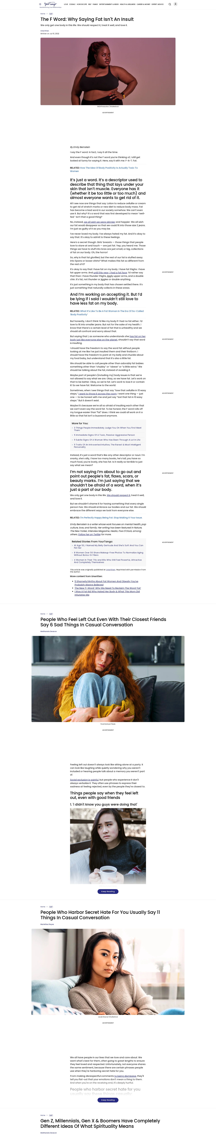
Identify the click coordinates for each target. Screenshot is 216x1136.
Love (66, 4)
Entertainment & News (109, 4)
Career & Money (143, 4)
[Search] (169, 3)
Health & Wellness (127, 4)
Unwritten (44, 31)
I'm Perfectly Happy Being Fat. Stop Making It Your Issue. (111, 517)
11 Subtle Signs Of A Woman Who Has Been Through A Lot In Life (107, 440)
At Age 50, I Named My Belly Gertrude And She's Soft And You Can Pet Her (108, 546)
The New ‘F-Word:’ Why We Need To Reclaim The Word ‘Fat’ (108, 588)
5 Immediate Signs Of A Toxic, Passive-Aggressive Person (104, 435)
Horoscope (82, 4)
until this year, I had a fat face (110, 272)
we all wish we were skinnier (99, 222)
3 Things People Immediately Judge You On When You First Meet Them (108, 429)
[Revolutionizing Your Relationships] (50, 4)
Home (42, 14)
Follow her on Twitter (89, 534)
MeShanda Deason (48, 631)
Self (89, 4)
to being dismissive (125, 1076)
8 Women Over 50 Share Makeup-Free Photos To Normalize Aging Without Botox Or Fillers (108, 553)
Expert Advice (157, 4)
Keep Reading (108, 891)
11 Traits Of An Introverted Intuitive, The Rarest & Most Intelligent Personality (107, 445)
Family (95, 4)
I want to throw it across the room (97, 393)
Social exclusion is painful (84, 779)
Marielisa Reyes (47, 924)
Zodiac (72, 4)
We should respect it (118, 495)
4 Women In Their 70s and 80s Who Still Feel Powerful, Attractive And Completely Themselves (108, 561)
